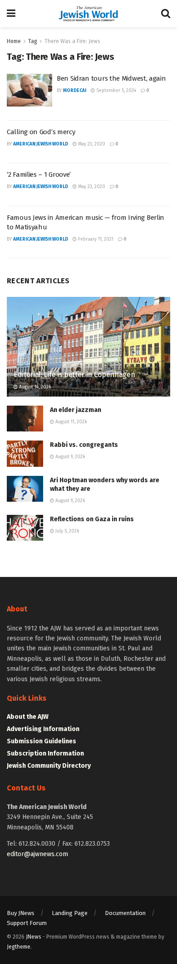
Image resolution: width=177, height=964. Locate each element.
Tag (32, 41)
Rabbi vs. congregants (84, 445)
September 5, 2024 (115, 90)
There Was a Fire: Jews (72, 41)
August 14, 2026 (34, 387)
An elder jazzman (75, 410)
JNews (33, 937)
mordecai (74, 90)
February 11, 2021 (95, 239)
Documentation (125, 913)
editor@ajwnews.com (37, 854)
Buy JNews (20, 913)
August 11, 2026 (70, 422)
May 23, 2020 (91, 144)
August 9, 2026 (69, 457)
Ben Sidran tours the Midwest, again (111, 78)
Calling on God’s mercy (41, 132)
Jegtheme (18, 947)
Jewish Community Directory (49, 766)
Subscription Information (45, 753)
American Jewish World (40, 144)
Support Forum (27, 923)
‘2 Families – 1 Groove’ (39, 174)
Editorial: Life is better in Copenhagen (74, 374)
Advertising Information (43, 729)
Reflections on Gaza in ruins (92, 519)
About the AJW (28, 717)
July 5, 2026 (66, 531)
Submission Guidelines (41, 741)
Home (14, 41)
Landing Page (70, 913)
